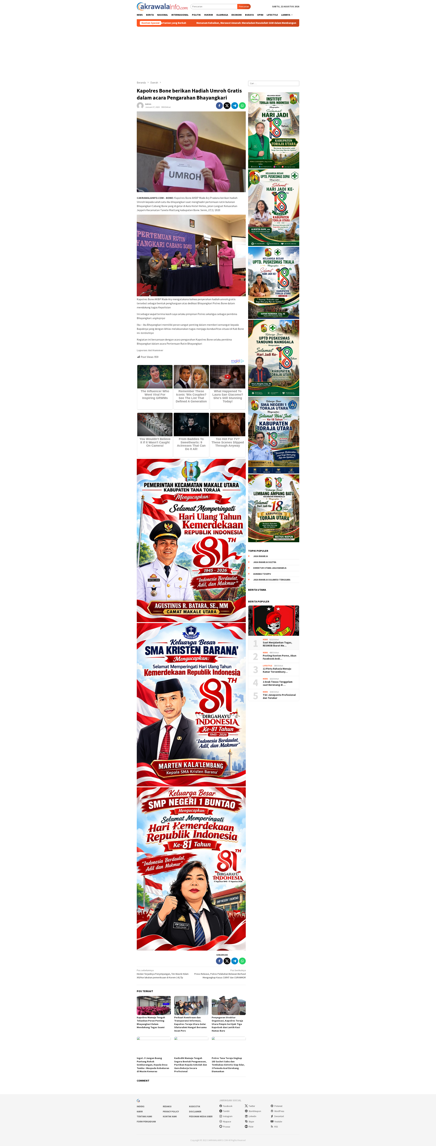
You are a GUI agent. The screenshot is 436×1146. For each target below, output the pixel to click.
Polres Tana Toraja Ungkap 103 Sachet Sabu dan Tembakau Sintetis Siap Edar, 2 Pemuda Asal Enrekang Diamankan (228, 1065)
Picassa (226, 1126)
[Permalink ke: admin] (140, 105)
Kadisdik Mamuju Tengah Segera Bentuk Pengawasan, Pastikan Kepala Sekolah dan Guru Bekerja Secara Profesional (190, 1065)
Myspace (227, 1121)
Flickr (251, 1126)
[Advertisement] (218, 52)
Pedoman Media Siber (201, 1116)
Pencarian (244, 6)
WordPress (279, 1111)
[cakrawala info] (162, 6)
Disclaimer (195, 1111)
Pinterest (278, 1106)
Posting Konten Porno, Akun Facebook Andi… (279, 657)
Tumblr (226, 1111)
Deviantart (279, 1116)
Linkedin (252, 1116)
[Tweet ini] (227, 105)
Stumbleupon (255, 1111)
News (265, 639)
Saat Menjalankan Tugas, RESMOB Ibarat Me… (277, 644)
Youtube (278, 1121)
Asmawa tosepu (262, 573)
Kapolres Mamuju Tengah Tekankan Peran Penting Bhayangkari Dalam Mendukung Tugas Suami (151, 1022)
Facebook (227, 1106)
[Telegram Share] (234, 105)
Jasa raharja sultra (264, 562)
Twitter (252, 1106)
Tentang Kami (144, 1116)
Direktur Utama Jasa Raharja (269, 568)
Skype (251, 1121)
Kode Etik (194, 1106)
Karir (140, 1111)
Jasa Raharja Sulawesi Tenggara (271, 579)
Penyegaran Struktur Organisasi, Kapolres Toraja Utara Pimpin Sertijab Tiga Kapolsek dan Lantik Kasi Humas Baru (227, 1024)
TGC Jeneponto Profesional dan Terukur (279, 696)
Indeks (140, 1106)
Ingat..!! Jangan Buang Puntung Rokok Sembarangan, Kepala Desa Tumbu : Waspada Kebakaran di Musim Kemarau (153, 1065)
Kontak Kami (170, 1116)
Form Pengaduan (146, 1121)
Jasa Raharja (260, 556)
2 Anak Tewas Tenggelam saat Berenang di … (277, 683)
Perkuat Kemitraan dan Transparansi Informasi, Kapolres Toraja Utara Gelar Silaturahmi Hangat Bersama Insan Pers (190, 1024)
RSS (276, 1126)
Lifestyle (267, 666)
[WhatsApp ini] (242, 105)
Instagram (227, 1116)
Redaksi (167, 1106)
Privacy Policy (171, 1111)
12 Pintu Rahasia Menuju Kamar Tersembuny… (277, 670)
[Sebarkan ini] (219, 105)
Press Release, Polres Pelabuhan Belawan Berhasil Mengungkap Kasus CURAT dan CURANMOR (220, 974)
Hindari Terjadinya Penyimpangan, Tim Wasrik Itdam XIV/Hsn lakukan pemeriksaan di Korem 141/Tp (163, 974)
